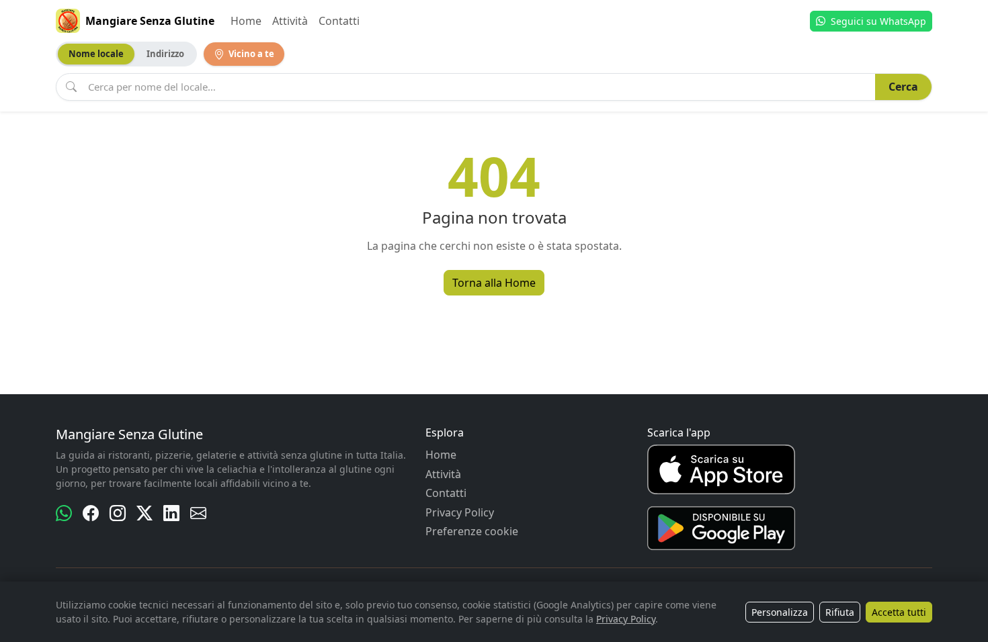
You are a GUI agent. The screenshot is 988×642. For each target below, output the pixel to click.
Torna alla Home (494, 282)
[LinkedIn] (171, 513)
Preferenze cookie (471, 531)
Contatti (339, 20)
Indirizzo (165, 54)
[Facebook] (91, 513)
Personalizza (779, 612)
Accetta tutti (899, 612)
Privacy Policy (459, 512)
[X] (144, 513)
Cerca (903, 86)
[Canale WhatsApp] (64, 513)
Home (246, 20)
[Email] (198, 513)
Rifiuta (839, 612)
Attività (290, 20)
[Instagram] (118, 513)
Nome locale (96, 54)
